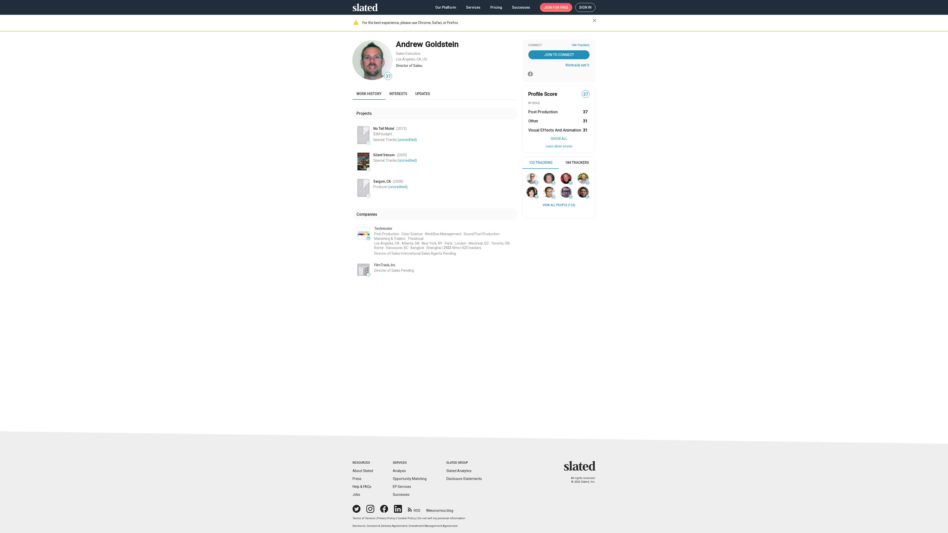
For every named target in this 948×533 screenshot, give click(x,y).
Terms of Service (364, 518)
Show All (559, 139)
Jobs (356, 494)
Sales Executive (408, 54)
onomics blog (439, 511)
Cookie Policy (407, 518)
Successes (401, 494)
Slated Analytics (459, 471)
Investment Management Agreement (433, 526)
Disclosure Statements (464, 479)
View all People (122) (559, 205)
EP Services (402, 487)
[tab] (541, 163)
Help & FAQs (362, 487)
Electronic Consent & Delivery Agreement (380, 526)
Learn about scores (559, 146)
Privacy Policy (386, 518)
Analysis (399, 471)
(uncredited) (407, 140)
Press (357, 479)
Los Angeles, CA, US (411, 59)
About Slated (363, 471)
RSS (417, 511)
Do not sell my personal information (441, 518)
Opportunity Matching (410, 479)
